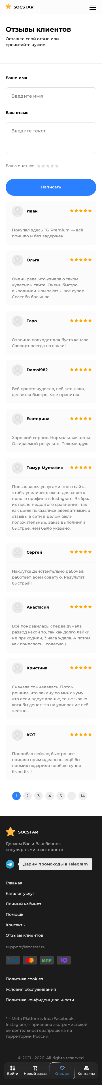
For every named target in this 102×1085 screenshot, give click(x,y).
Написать (51, 187)
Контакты (16, 924)
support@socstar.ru (25, 946)
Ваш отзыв (17, 112)
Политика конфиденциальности (40, 999)
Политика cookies (24, 978)
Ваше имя (16, 77)
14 (83, 795)
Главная (14, 883)
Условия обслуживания (31, 989)
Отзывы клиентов (24, 935)
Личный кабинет (23, 903)
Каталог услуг (20, 893)
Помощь (14, 914)
